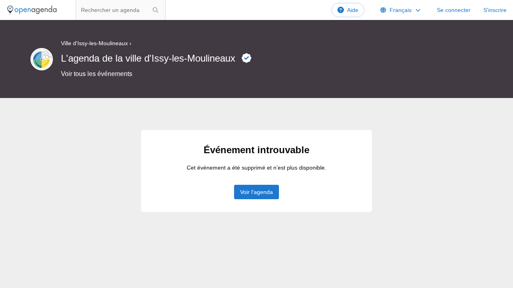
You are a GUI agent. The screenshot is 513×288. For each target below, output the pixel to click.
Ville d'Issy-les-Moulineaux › (96, 43)
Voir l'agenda (256, 192)
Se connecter (454, 10)
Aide (352, 10)
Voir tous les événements (96, 73)
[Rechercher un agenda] (155, 10)
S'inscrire (495, 10)
